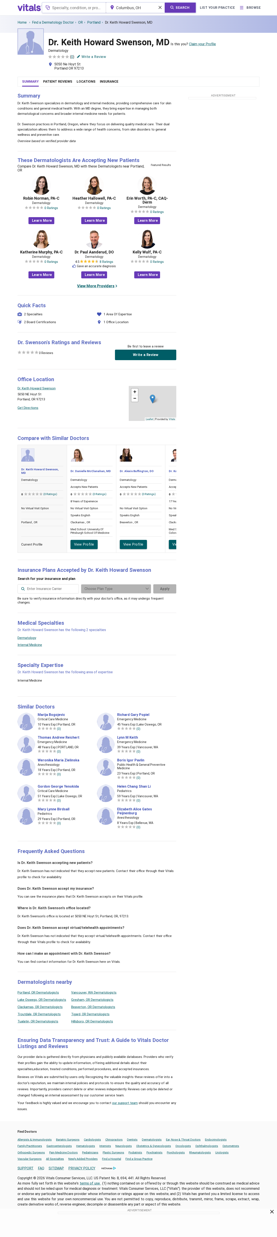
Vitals (172, 419)
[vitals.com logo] (30, 7)
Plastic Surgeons (113, 1152)
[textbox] (74, 7)
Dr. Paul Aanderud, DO (94, 252)
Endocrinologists (216, 1139)
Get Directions (28, 408)
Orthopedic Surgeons (31, 1152)
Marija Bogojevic (51, 715)
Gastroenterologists (59, 1146)
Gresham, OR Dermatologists (92, 1000)
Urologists (222, 1152)
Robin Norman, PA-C (41, 198)
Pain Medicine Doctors (63, 1152)
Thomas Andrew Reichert (58, 738)
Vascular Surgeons (30, 1158)
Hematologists (85, 1146)
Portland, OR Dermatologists (38, 992)
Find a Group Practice (138, 1158)
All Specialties (55, 1158)
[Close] (272, 1212)
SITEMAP (56, 1168)
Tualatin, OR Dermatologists (38, 1021)
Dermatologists (152, 1139)
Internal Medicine (30, 645)
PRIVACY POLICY (81, 1168)
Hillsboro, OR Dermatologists (92, 1021)
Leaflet (149, 419)
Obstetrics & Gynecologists (153, 1146)
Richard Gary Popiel (133, 715)
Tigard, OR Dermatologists (90, 1014)
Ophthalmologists (206, 1146)
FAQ (41, 1168)
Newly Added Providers (83, 1158)
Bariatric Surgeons (67, 1139)
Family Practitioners (30, 1146)
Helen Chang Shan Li (134, 787)
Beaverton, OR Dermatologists (93, 1007)
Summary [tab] (30, 82)
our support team (125, 1103)
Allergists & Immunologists (35, 1139)
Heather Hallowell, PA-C (94, 198)
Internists (105, 1146)
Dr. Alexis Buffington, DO (136, 471)
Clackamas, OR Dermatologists (40, 1007)
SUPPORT (26, 1168)
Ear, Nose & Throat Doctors (183, 1139)
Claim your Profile (202, 44)
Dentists (132, 1139)
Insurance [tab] (109, 82)
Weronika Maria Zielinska (58, 760)
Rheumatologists (200, 1152)
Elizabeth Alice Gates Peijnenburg (134, 811)
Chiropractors (114, 1139)
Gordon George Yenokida (58, 787)
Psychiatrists (154, 1152)
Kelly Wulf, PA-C (147, 252)
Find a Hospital (111, 1158)
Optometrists (230, 1146)
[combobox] (74, 7)
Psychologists (176, 1152)
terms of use (90, 1183)
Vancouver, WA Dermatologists (93, 992)
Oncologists (183, 1146)
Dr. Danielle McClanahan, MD (91, 471)
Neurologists (123, 1146)
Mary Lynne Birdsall (53, 809)
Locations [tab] (86, 82)
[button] (152, 398)
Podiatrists (135, 1152)
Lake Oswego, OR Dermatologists (42, 1000)
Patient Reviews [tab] (57, 82)
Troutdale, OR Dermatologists (39, 1014)
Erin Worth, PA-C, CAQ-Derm (147, 200)
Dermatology (27, 638)
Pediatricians (90, 1152)
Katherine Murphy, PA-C (41, 252)
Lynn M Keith (127, 738)
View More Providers (96, 286)
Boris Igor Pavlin (130, 760)
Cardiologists (92, 1139)
